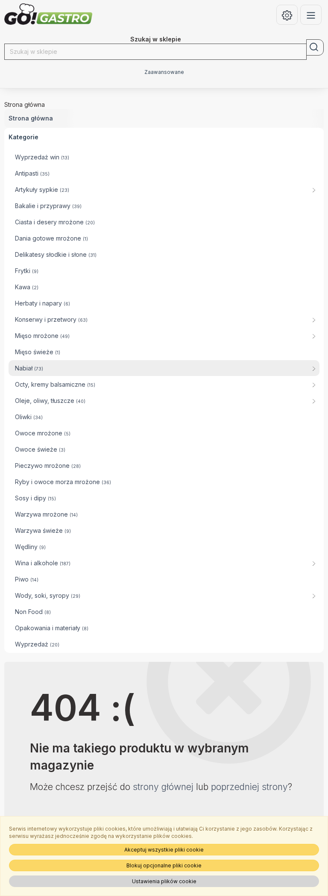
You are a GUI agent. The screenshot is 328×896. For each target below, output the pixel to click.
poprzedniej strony (249, 786)
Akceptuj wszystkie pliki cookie (164, 849)
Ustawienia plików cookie (164, 881)
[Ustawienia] (287, 15)
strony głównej (163, 786)
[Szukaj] (315, 47)
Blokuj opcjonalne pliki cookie (164, 865)
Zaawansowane (164, 72)
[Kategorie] (311, 15)
